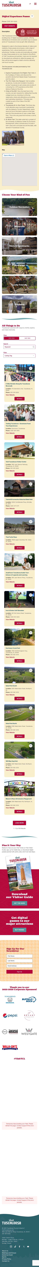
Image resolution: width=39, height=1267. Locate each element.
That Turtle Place (11, 537)
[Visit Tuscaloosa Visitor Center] (19, 450)
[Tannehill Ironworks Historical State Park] (19, 488)
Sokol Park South (11, 686)
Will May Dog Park (12, 761)
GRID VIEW (11, 338)
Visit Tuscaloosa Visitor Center (16, 461)
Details (19, 398)
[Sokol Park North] (19, 712)
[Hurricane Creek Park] (19, 637)
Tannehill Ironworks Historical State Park (19, 499)
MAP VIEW (27, 338)
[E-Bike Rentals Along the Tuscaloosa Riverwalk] (19, 372)
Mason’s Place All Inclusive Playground (19, 799)
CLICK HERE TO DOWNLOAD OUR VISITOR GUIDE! (32, 32)
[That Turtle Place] (19, 526)
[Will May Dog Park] (19, 750)
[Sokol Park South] (19, 674)
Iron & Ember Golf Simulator (15, 610)
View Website (10, 395)
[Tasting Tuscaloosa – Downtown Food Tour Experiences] (19, 412)
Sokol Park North (11, 723)
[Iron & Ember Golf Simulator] (19, 599)
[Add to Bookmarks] (32, 16)
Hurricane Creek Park (13, 648)
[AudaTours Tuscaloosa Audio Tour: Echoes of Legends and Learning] (19, 561)
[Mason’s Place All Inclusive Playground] (19, 787)
